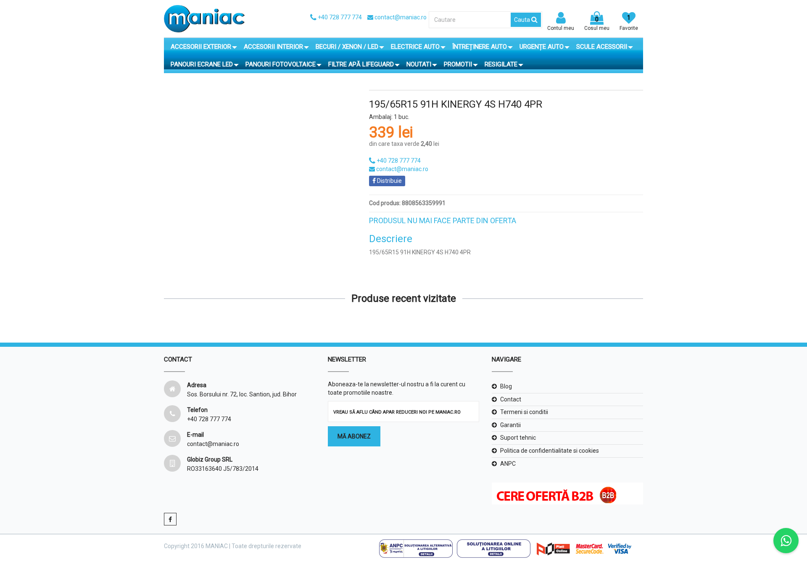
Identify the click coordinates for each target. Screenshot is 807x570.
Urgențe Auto (542, 46)
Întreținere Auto (479, 46)
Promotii (458, 64)
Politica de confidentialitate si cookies (549, 450)
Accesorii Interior (273, 46)
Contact (510, 399)
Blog (506, 386)
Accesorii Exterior (201, 46)
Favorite (629, 22)
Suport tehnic (518, 437)
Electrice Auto (415, 46)
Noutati (418, 64)
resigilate (501, 64)
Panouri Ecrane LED (202, 64)
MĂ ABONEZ (354, 436)
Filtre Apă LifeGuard (361, 64)
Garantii (510, 425)
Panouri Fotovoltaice (280, 64)
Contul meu (560, 28)
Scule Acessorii (601, 46)
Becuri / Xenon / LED (347, 46)
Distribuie (389, 180)
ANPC (508, 463)
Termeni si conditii (524, 412)
